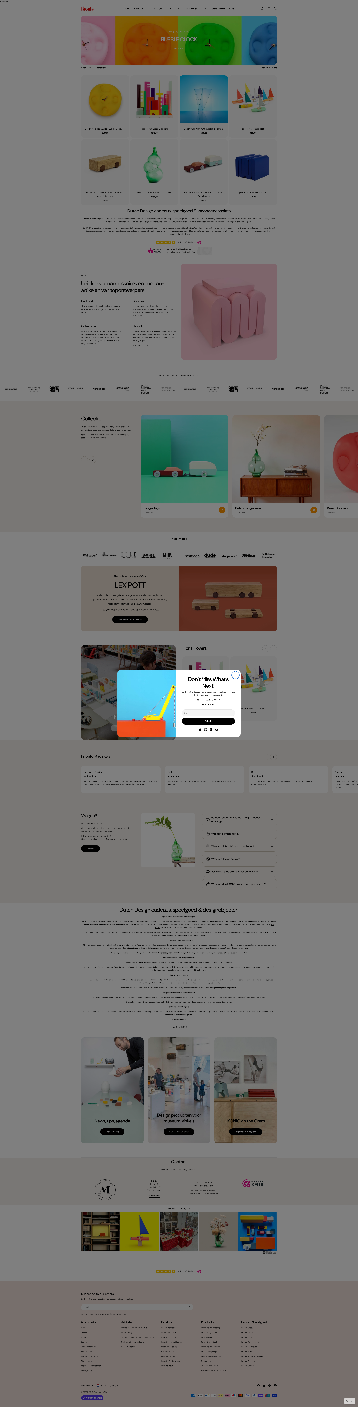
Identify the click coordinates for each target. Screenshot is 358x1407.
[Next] (272, 1231)
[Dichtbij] (235, 675)
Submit (208, 721)
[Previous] (85, 1231)
